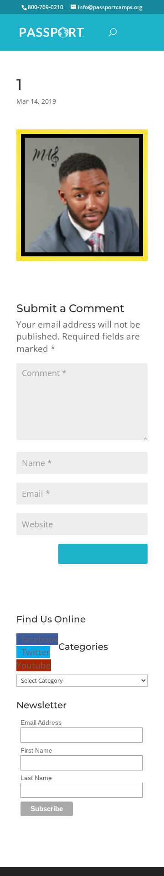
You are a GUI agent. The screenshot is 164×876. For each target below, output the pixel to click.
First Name (36, 750)
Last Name (36, 777)
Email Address (41, 722)
